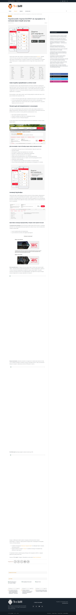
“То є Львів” (11, 613)
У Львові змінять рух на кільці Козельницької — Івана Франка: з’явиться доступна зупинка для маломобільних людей (58, 52)
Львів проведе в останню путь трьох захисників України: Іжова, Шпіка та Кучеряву (58, 49)
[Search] (66, 11)
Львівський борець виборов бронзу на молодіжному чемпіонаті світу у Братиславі (57, 46)
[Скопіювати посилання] (28, 561)
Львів (10, 11)
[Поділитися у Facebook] (18, 561)
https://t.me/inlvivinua (37, 557)
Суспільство (27, 11)
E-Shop (24, 548)
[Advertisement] (47, 6)
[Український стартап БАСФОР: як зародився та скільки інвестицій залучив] (27, 39)
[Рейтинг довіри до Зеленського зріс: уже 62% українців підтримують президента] (27, 585)
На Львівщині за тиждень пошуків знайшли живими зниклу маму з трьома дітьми (57, 56)
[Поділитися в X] (21, 561)
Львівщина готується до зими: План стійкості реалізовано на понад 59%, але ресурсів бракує (58, 39)
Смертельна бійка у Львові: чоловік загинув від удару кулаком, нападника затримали (58, 62)
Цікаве (21, 11)
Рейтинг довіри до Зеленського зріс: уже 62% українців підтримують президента (27, 592)
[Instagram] (36, 606)
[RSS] (42, 606)
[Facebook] (33, 606)
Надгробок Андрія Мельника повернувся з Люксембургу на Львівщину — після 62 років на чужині (58, 42)
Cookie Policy (54, 613)
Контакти (18, 1)
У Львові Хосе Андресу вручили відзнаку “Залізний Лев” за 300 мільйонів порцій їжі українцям (59, 59)
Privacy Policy (60, 613)
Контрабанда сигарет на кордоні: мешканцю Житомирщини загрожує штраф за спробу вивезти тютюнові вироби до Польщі (59, 66)
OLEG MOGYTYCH (65, 603)
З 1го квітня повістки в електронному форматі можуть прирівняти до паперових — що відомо (13, 592)
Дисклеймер (65, 613)
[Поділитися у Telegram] (25, 561)
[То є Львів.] (15, 6)
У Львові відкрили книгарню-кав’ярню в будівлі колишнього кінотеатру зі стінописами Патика (58, 36)
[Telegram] (39, 606)
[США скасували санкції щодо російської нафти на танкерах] (41, 585)
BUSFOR (38, 56)
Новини (15, 11)
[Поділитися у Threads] (15, 561)
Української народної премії (26, 545)
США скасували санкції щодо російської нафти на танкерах (41, 591)
